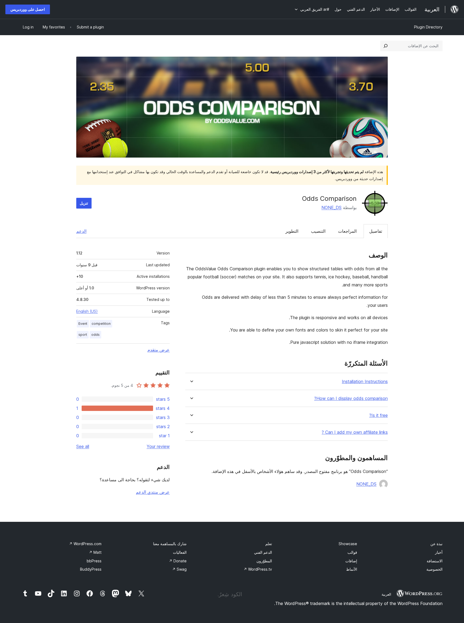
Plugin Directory (428, 27)
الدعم (81, 231)
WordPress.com (85, 543)
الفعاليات (180, 552)
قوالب (352, 552)
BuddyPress (91, 569)
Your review (158, 446)
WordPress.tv (258, 569)
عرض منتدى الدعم (153, 492)
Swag (179, 569)
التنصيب (318, 231)
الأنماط (351, 569)
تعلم (268, 543)
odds (95, 335)
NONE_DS (331, 207)
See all (82, 446)
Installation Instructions (365, 381)
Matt (95, 552)
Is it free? (378, 415)
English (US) (87, 311)
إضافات (351, 561)
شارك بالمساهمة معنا (170, 543)
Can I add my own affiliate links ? (355, 432)
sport (82, 335)
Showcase (348, 543)
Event (82, 324)
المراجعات (347, 231)
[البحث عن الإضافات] (385, 46)
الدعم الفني (263, 552)
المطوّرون (264, 561)
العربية (386, 594)
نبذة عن (436, 543)
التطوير (291, 231)
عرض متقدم (158, 349)
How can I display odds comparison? (351, 398)
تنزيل (84, 203)
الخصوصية (434, 569)
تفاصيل (375, 231)
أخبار (439, 552)
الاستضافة (435, 561)
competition (101, 324)
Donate (178, 561)
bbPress (94, 561)
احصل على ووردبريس (27, 9)
